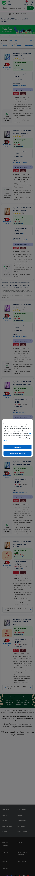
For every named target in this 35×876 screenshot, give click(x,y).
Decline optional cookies (17, 453)
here (29, 433)
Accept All (17, 447)
